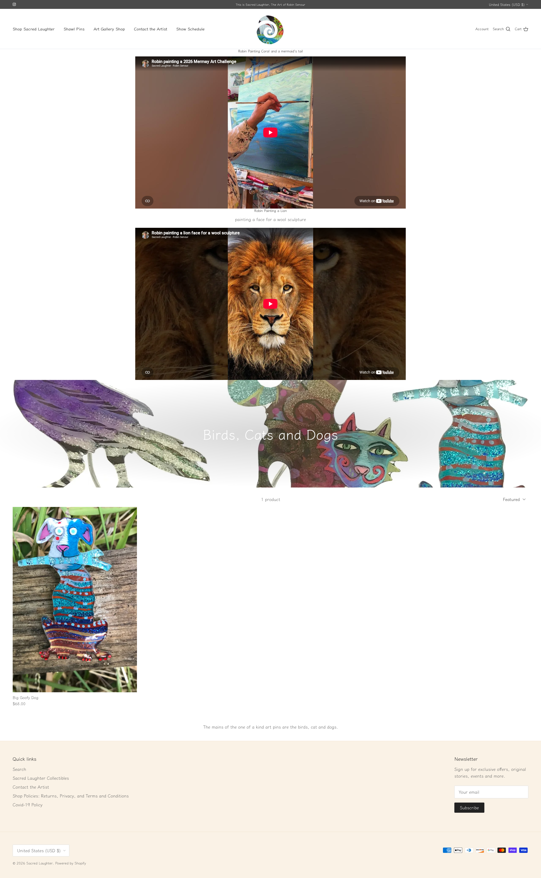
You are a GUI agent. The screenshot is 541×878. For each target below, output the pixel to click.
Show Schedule (190, 28)
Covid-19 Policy (27, 805)
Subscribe (469, 807)
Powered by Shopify (70, 863)
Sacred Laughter (39, 863)
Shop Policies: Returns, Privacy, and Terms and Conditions (71, 796)
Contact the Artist (150, 28)
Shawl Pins (74, 28)
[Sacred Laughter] (270, 29)
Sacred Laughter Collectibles (41, 778)
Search (19, 769)
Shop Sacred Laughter (34, 28)
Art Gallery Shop (109, 28)
